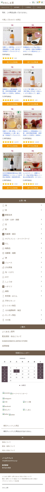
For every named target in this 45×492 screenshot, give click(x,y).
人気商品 (28, 7)
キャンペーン (6, 7)
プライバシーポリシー (8, 481)
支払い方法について (25, 476)
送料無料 (16, 7)
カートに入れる (12, 62)
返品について (17, 478)
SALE (39, 7)
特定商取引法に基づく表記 (29, 478)
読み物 (17, 481)
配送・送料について (7, 478)
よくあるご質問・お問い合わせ (10, 476)
